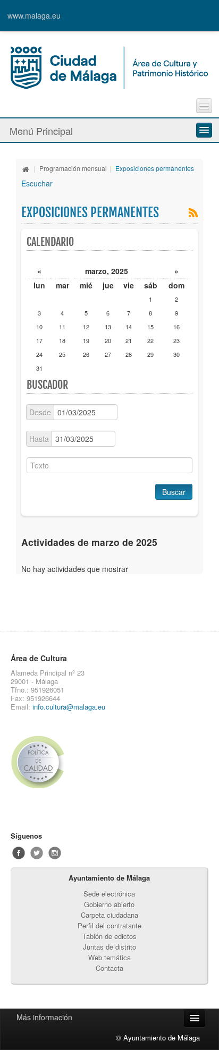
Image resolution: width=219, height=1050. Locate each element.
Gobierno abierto (109, 904)
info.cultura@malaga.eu (68, 707)
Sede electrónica (109, 894)
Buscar (174, 491)
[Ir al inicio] (26, 168)
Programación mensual (73, 168)
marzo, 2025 (106, 271)
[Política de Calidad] (59, 761)
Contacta (109, 968)
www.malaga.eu (34, 15)
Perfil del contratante (109, 925)
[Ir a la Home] (109, 66)
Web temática (109, 957)
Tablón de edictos (109, 936)
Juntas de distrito (109, 947)
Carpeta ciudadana (109, 915)
